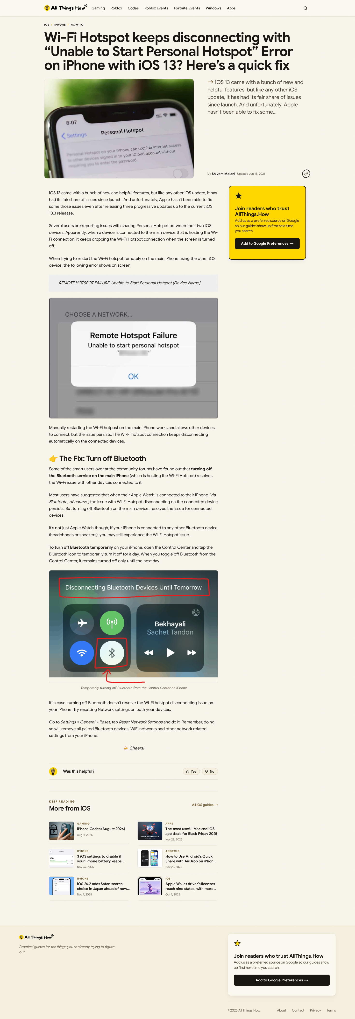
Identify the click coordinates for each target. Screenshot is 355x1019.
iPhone (60, 24)
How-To (77, 24)
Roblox (116, 8)
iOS (46, 24)
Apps (231, 8)
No (212, 771)
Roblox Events (156, 8)
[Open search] (305, 8)
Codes (133, 8)
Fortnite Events (187, 8)
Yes (193, 771)
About (281, 1010)
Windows (213, 8)
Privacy (315, 1010)
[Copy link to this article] (306, 174)
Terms (331, 1010)
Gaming (98, 8)
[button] (133, 358)
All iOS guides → (205, 805)
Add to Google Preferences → (267, 243)
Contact (298, 1010)
